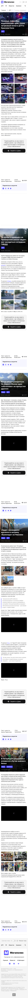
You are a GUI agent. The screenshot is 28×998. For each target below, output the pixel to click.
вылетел (3, 265)
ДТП (2, 5)
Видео (3, 392)
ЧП (6, 5)
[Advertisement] (14, 164)
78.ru (8, 643)
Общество (11, 5)
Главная (3, 10)
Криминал (18, 5)
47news (9, 281)
